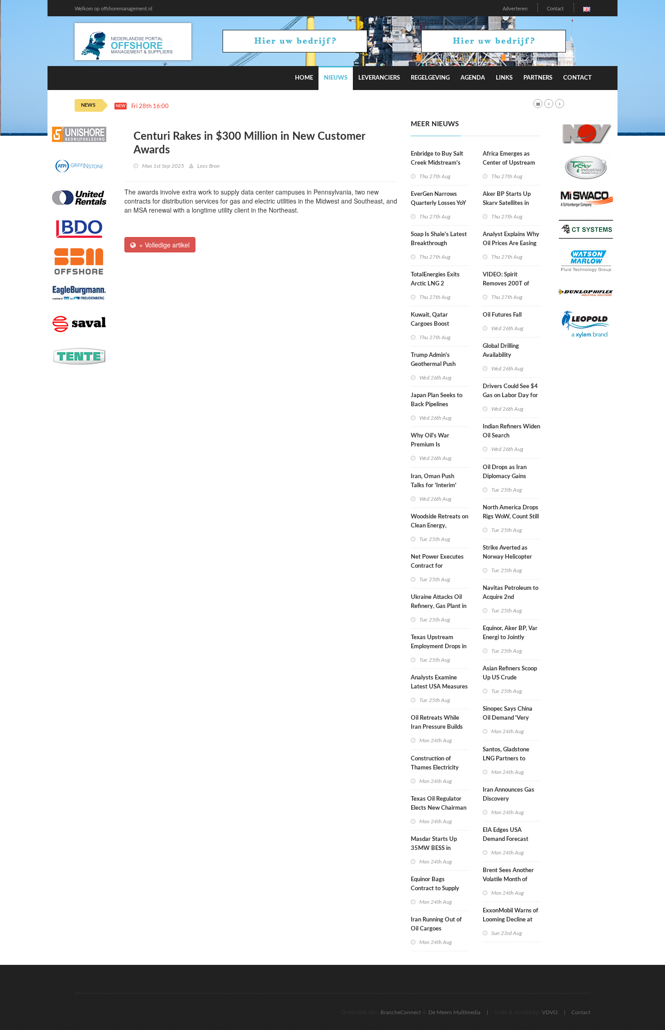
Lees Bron (208, 166)
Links (504, 78)
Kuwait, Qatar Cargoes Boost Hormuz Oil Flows (434, 324)
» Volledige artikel (163, 244)
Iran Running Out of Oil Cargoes (436, 924)
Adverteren (515, 8)
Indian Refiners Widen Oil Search (511, 431)
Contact (555, 8)
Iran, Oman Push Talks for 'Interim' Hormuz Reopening (435, 486)
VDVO (550, 1012)
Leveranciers (379, 78)
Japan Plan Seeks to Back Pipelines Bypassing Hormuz (436, 405)
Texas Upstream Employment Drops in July (438, 647)
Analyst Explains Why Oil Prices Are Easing (511, 239)
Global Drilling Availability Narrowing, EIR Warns (511, 355)
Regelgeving (430, 78)
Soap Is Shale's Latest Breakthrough (439, 239)
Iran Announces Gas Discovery (508, 794)
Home (304, 78)
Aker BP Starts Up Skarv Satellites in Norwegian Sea (507, 203)
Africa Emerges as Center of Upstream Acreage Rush (509, 163)
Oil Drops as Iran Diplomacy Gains (505, 472)
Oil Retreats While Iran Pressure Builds (437, 722)
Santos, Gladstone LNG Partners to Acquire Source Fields (510, 759)
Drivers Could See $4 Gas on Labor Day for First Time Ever (510, 396)
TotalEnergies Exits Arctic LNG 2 (435, 279)
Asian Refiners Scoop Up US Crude (510, 673)
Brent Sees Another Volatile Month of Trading (508, 880)
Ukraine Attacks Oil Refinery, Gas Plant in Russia (438, 606)
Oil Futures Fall (502, 315)
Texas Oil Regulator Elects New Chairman (438, 803)
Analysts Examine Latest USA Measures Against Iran (439, 687)
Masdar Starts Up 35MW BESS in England (434, 848)
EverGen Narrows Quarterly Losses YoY (438, 198)
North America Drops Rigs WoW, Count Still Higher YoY (511, 517)
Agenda (473, 78)
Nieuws (335, 78)
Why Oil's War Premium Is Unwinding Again (433, 445)
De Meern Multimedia (454, 1012)
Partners (537, 78)
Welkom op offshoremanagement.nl (113, 8)
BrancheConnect (400, 1012)
